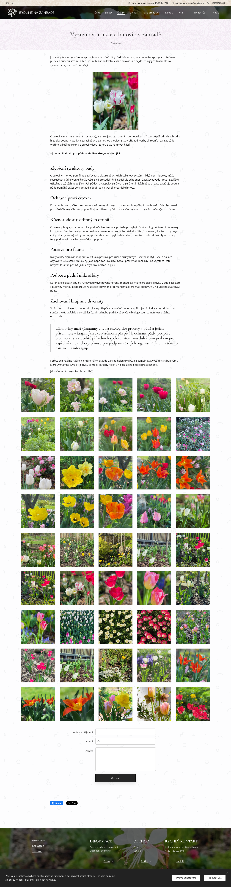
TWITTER (37, 851)
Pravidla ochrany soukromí (104, 847)
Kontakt (137, 850)
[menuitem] (98, 13)
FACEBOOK (38, 845)
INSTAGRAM (38, 840)
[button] (199, 13)
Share (58, 803)
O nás (136, 847)
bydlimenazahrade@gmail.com (189, 3)
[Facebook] (7, 3)
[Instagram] (12, 3)
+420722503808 (217, 3)
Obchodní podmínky (100, 850)
